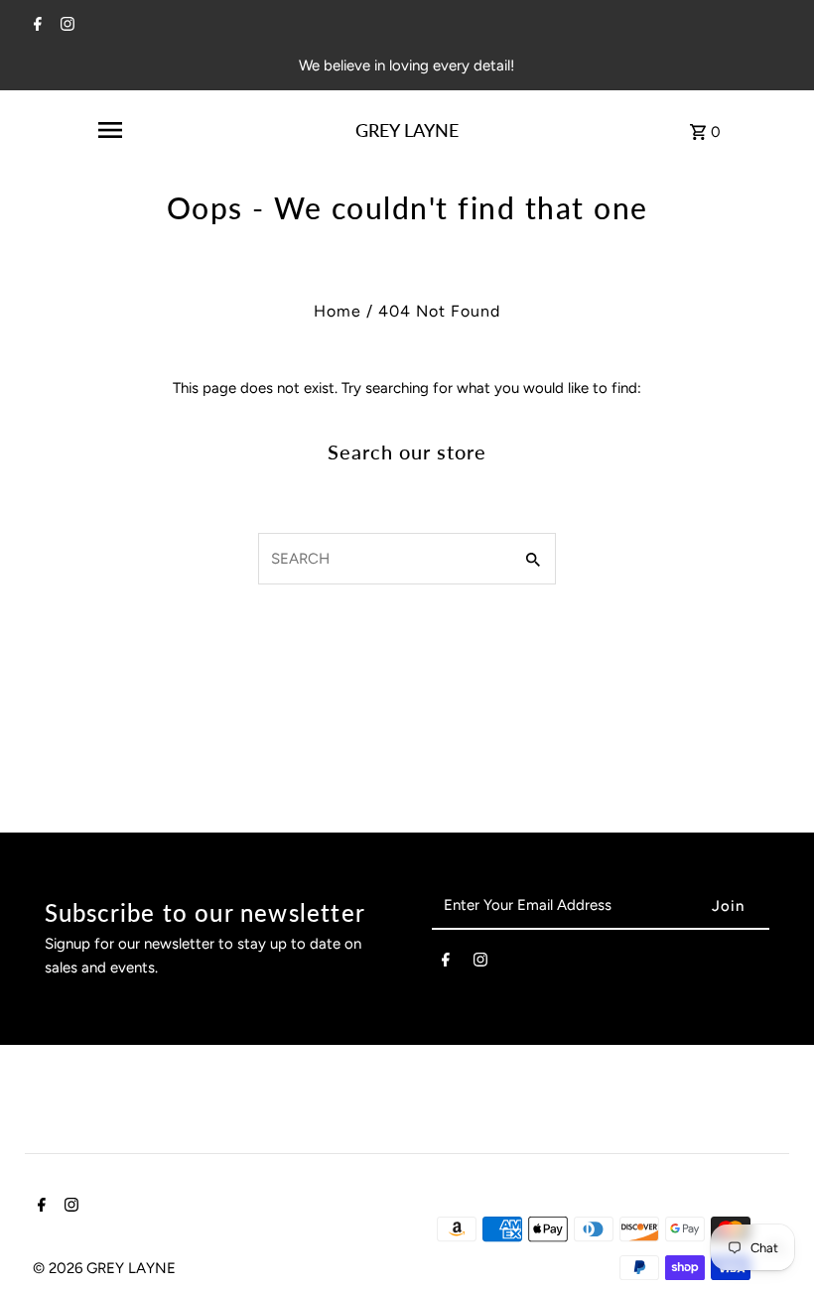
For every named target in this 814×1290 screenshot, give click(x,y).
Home (337, 311)
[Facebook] (35, 26)
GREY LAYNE (407, 130)
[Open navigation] (109, 130)
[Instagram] (65, 26)
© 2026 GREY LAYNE (104, 1268)
